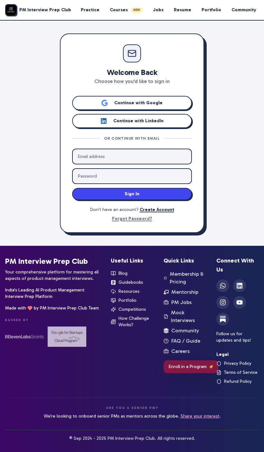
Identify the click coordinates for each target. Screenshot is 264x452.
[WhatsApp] (222, 285)
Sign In (132, 194)
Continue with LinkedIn (138, 121)
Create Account (157, 209)
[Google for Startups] (67, 337)
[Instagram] (222, 302)
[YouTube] (239, 302)
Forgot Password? (132, 218)
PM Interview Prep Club (46, 261)
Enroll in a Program (188, 366)
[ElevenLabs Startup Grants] (24, 336)
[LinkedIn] (239, 285)
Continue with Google (138, 103)
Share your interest (200, 416)
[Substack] (222, 319)
